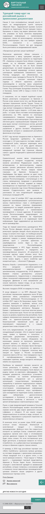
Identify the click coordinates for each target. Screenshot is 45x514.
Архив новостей (13, 481)
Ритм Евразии (8, 477)
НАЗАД (42, 482)
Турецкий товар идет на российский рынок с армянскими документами (18, 16)
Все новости (12, 484)
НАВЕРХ (38, 500)
